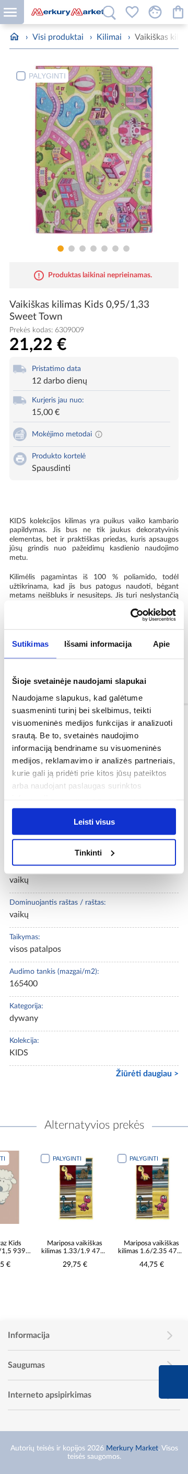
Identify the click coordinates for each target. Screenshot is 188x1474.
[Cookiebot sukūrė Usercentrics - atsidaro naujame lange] (132, 615)
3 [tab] (82, 248)
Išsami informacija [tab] (98, 643)
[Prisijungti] (155, 12)
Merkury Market (132, 1448)
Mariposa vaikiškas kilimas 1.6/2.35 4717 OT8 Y (151, 1247)
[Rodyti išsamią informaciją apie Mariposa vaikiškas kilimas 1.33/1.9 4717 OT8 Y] (74, 1187)
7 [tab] (126, 248)
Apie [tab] (161, 643)
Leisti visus (94, 821)
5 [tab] (104, 248)
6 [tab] (115, 248)
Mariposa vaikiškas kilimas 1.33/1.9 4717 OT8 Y (75, 1247)
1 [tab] (60, 248)
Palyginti (47, 76)
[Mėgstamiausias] (132, 12)
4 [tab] (93, 248)
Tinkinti (88, 852)
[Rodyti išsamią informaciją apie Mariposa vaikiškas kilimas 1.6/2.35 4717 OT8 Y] (151, 1187)
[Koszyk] (178, 12)
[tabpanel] (94, 152)
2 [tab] (71, 248)
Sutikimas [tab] (30, 643)
